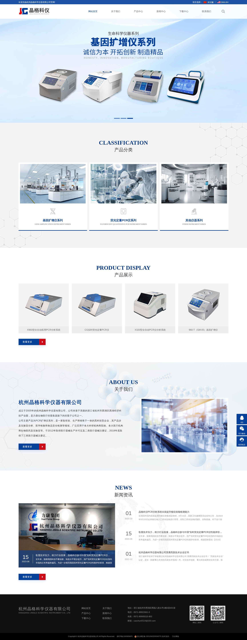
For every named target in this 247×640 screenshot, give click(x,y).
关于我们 (115, 11)
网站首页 (92, 11)
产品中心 (138, 11)
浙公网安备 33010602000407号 (149, 636)
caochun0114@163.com (145, 621)
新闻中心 (161, 11)
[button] (117, 118)
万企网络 (175, 636)
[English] (222, 2)
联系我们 (206, 11)
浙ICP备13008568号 (125, 636)
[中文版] (208, 2)
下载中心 (183, 11)
